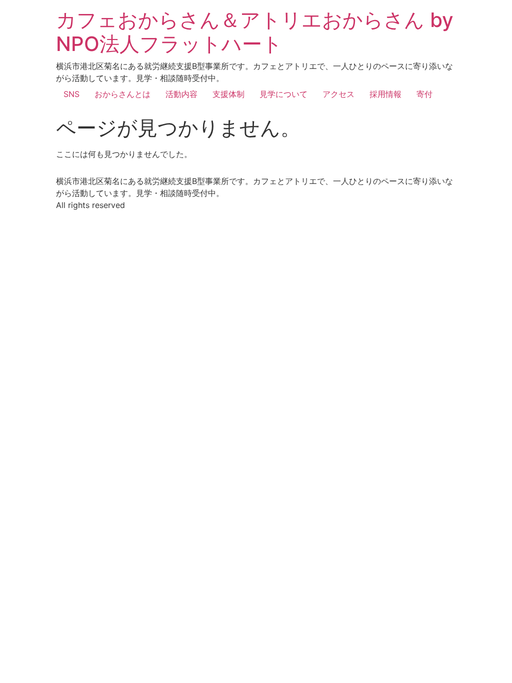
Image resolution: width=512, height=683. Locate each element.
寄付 (424, 94)
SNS (72, 94)
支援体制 (228, 94)
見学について (284, 94)
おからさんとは (122, 94)
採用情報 (386, 94)
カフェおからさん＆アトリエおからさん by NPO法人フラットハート (255, 32)
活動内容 (182, 94)
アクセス (338, 94)
